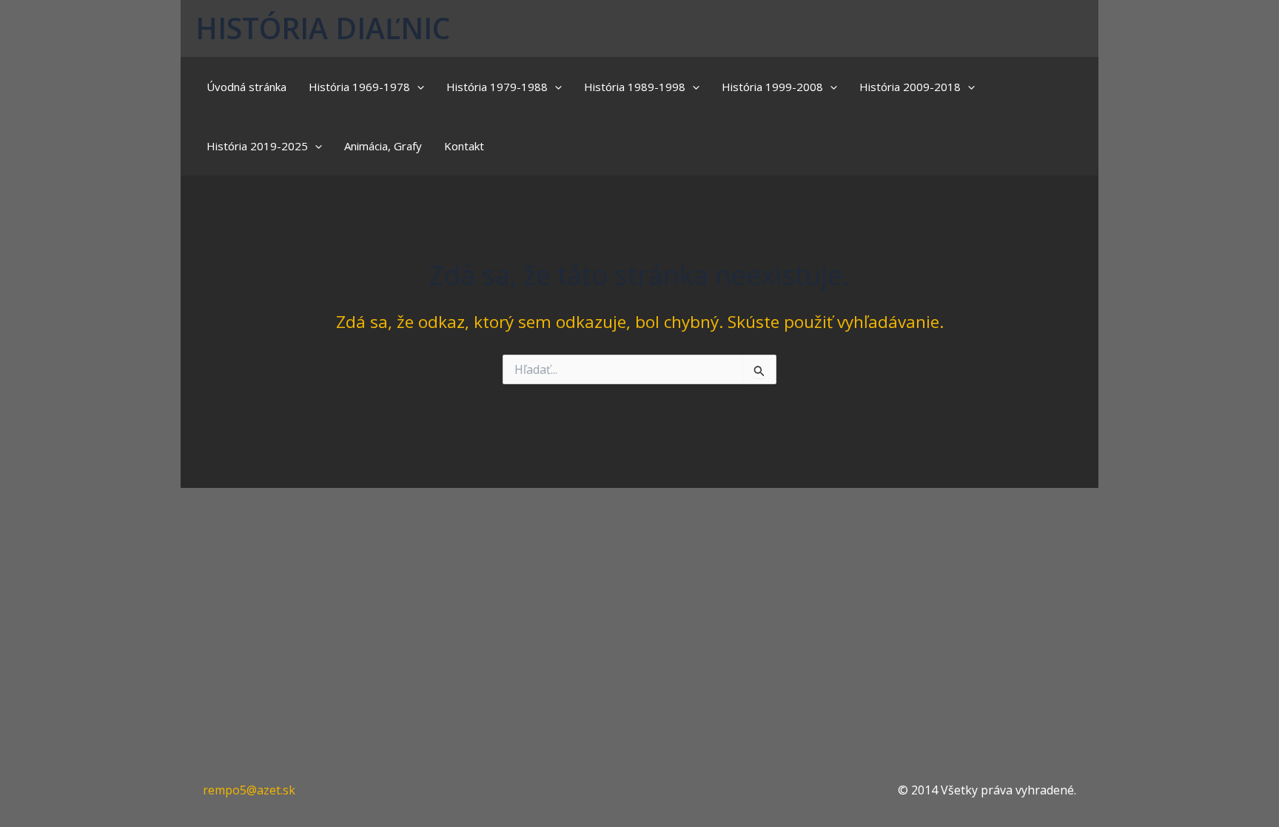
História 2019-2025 (257, 145)
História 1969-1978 (359, 86)
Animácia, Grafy (383, 145)
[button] (417, 86)
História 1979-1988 (497, 86)
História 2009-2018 (910, 86)
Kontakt (464, 145)
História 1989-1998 (634, 86)
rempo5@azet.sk (249, 790)
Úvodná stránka (246, 86)
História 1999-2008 (772, 86)
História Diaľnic (322, 27)
